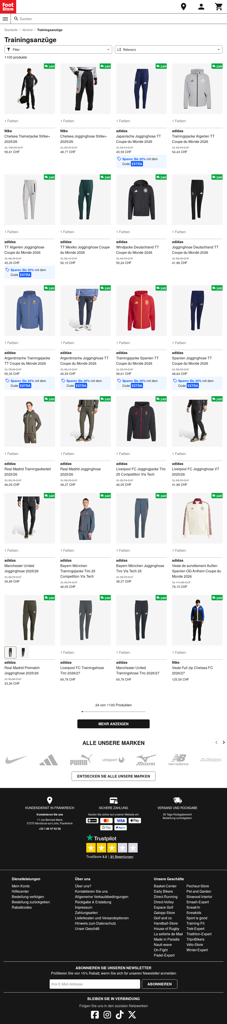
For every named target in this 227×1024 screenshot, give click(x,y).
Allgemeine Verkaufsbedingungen (101, 896)
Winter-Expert (197, 949)
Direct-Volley (164, 901)
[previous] (216, 743)
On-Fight (161, 949)
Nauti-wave (163, 944)
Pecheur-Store (197, 885)
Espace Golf (163, 907)
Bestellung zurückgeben (177, 818)
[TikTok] (119, 1015)
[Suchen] (16, 19)
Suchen (26, 18)
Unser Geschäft (87, 928)
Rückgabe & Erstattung (93, 901)
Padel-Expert (164, 955)
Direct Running (166, 896)
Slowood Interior (199, 896)
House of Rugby (166, 928)
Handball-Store (166, 923)
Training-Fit (195, 923)
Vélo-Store (194, 944)
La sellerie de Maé (168, 933)
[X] (132, 1015)
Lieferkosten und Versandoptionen (102, 917)
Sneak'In (193, 907)
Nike (8, 130)
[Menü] (5, 19)
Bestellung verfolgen (28, 896)
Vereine (27, 30)
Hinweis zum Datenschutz (95, 923)
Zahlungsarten (86, 912)
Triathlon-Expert (198, 933)
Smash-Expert (197, 901)
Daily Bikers (163, 891)
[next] (224, 743)
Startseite (11, 30)
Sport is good (196, 917)
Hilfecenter (20, 891)
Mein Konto (21, 885)
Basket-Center (165, 885)
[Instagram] (107, 1015)
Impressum (83, 907)
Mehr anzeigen (113, 723)
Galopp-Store (164, 912)
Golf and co (163, 917)
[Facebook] (94, 1015)
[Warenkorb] (219, 6)
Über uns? (83, 885)
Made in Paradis (167, 939)
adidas (121, 130)
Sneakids (193, 912)
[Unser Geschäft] (183, 6)
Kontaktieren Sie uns (50, 814)
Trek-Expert (195, 928)
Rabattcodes (22, 907)
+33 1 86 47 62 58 (50, 829)
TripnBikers (195, 939)
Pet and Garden (198, 891)
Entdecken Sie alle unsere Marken (113, 776)
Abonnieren (159, 984)
